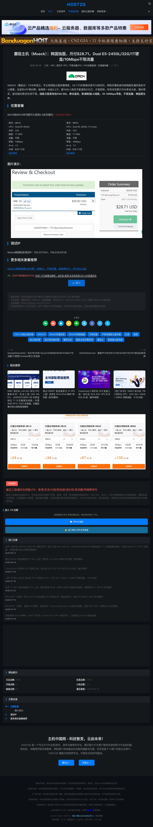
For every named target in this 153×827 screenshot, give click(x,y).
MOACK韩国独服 (77, 334)
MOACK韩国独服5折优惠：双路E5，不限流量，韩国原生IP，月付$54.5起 (46, 268)
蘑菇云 (100, 339)
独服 (136, 334)
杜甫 (127, 334)
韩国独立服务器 (115, 339)
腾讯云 (66, 762)
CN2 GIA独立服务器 (23, 334)
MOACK (41, 334)
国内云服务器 (88, 11)
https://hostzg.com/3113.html (35, 303)
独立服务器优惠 (52, 339)
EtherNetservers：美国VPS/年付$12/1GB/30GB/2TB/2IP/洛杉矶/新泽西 (112, 354)
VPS (50, 11)
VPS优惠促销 (90, 65)
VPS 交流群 (76, 522)
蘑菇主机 (68, 339)
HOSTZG (76, 4)
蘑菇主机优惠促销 (84, 339)
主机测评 (61, 11)
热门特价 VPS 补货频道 (76, 530)
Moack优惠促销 (57, 334)
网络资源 (101, 11)
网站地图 (99, 816)
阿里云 (86, 762)
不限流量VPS (75, 65)
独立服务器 (35, 339)
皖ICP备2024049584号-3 (83, 816)
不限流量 (93, 334)
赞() (115, 65)
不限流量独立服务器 (111, 334)
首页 (43, 11)
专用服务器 (73, 11)
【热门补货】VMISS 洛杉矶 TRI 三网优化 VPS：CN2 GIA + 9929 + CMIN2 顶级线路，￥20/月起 (129, 394)
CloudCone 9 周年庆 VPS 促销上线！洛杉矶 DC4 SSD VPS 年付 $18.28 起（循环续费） (94, 394)
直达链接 (13, 153)
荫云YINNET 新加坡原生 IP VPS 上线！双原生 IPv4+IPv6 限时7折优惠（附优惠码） (59, 394)
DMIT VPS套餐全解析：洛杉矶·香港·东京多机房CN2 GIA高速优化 (66, 275)
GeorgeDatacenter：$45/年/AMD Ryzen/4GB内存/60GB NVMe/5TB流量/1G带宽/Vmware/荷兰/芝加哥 (40, 354)
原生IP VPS (61, 65)
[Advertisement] (76, 645)
